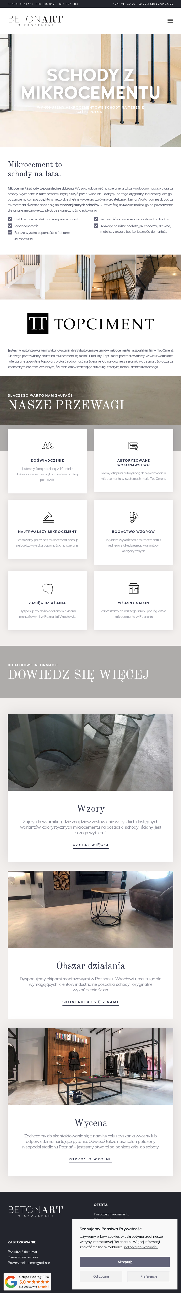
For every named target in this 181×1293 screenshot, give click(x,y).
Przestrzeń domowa (22, 1252)
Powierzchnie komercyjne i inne (29, 1263)
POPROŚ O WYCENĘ (90, 1159)
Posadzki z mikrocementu (111, 1214)
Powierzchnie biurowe (23, 1257)
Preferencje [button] (149, 1276)
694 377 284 (68, 4)
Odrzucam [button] (101, 1276)
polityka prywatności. (141, 1247)
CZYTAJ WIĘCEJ (91, 845)
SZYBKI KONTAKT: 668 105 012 (31, 4)
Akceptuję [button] (125, 1262)
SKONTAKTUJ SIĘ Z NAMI (90, 1002)
